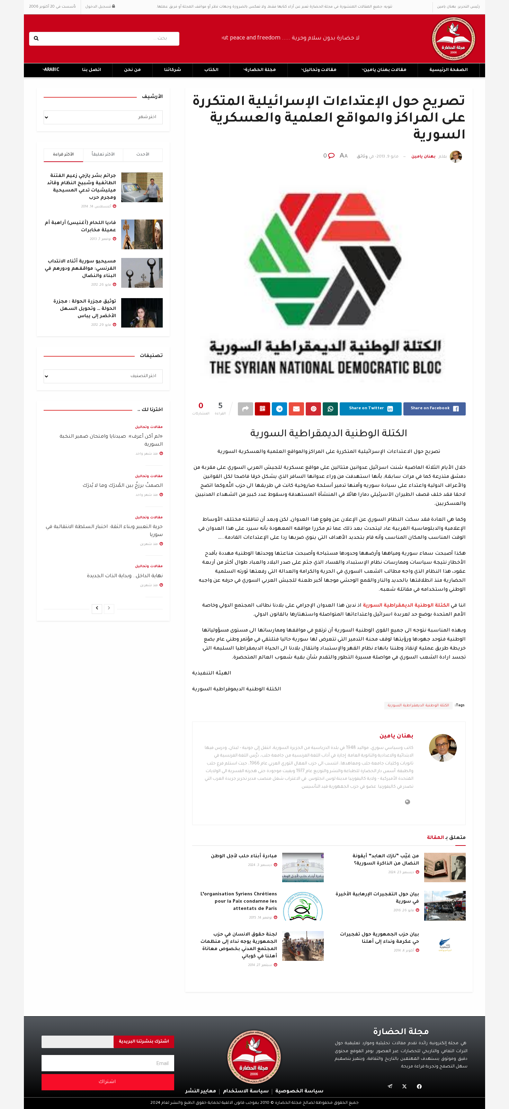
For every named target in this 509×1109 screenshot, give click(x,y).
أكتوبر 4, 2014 (404, 951)
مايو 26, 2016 (404, 911)
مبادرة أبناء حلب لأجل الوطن (244, 856)
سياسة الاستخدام (246, 1091)
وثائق (362, 157)
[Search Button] (37, 39)
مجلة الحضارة (260, 70)
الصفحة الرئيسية (448, 70)
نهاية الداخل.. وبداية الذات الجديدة (125, 576)
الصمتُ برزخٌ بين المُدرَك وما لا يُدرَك (122, 486)
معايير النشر (201, 1091)
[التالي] (97, 609)
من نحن (132, 70)
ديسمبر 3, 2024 (260, 865)
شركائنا (172, 70)
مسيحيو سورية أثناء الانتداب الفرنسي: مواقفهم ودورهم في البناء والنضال (80, 269)
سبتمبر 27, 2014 (260, 965)
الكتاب (211, 70)
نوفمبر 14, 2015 (261, 918)
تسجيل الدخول (98, 7)
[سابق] (109, 609)
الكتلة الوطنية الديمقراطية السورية (418, 706)
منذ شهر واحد (147, 454)
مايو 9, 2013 (387, 157)
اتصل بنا (91, 70)
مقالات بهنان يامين (385, 70)
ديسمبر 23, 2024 (402, 873)
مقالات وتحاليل (320, 70)
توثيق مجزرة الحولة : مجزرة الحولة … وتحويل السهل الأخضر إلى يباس (84, 309)
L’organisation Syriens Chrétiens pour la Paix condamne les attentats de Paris (238, 902)
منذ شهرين (149, 544)
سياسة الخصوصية (299, 1091)
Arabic (51, 70)
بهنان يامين (423, 157)
